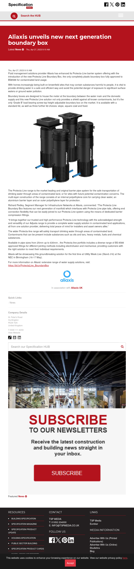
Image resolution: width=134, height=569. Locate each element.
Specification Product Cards (27, 548)
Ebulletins (95, 547)
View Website (14, 332)
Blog (92, 551)
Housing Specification (23, 537)
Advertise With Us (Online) (103, 544)
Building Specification (23, 518)
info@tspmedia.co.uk (65, 525)
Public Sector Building (24, 543)
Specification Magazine (24, 523)
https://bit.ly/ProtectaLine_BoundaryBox (28, 265)
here (125, 557)
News (12, 302)
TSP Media (95, 520)
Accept (70, 563)
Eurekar (94, 523)
